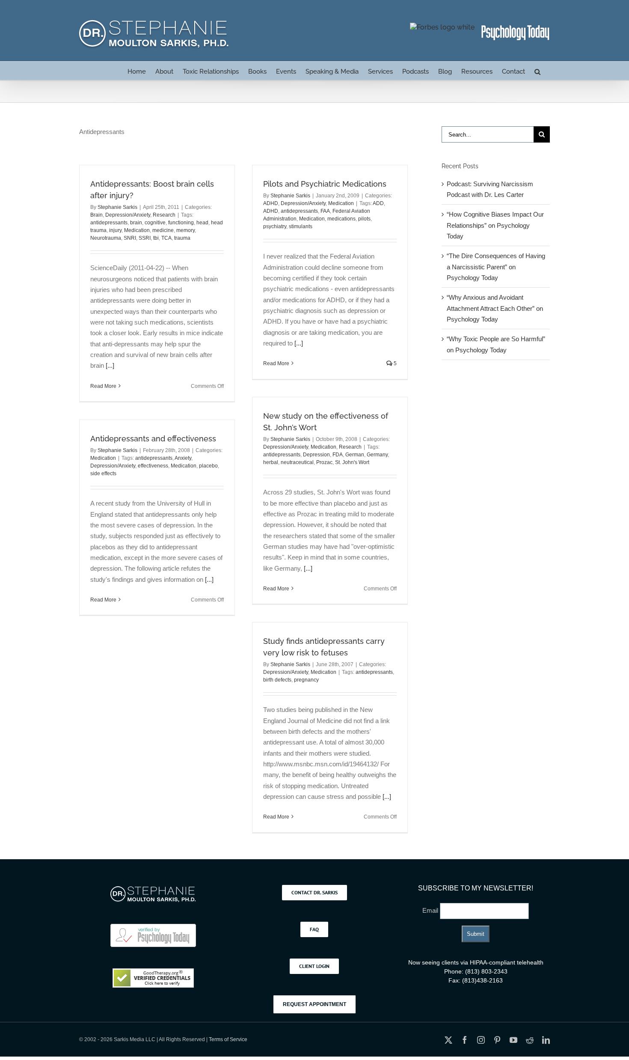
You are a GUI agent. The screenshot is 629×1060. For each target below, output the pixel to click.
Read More (103, 386)
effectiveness (153, 466)
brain (136, 223)
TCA (166, 238)
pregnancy (306, 680)
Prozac (324, 462)
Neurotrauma (105, 238)
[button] (537, 71)
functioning (181, 223)
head (202, 223)
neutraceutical (297, 462)
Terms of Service (228, 1039)
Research (164, 215)
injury (115, 230)
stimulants (300, 226)
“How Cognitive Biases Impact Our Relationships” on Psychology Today (495, 225)
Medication (137, 230)
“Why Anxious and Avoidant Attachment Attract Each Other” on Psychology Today (495, 308)
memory (185, 230)
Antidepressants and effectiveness (153, 438)
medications (341, 219)
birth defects (277, 680)
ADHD (270, 203)
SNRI (130, 238)
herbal (270, 462)
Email (431, 910)
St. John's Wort (352, 462)
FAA (325, 211)
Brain (96, 215)
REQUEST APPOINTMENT (314, 1004)
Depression (316, 455)
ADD (378, 203)
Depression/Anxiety (127, 215)
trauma (182, 238)
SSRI (145, 238)
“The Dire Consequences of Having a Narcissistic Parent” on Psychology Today (496, 266)
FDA (337, 455)
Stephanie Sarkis (117, 207)
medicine (163, 230)
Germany (377, 455)
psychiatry (274, 226)
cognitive (155, 223)
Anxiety (183, 458)
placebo (208, 466)
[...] (110, 365)
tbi (156, 238)
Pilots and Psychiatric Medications (324, 183)
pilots (364, 219)
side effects (103, 473)
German (354, 455)
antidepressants (109, 223)
